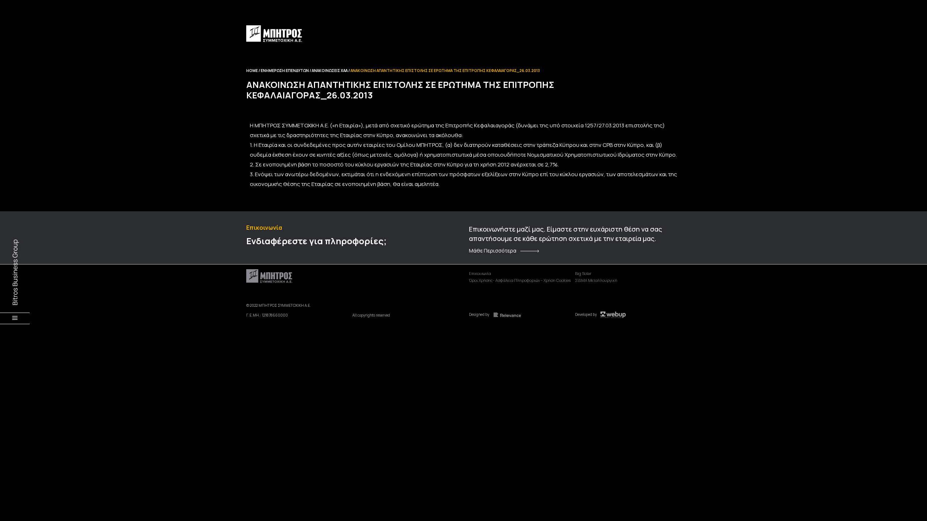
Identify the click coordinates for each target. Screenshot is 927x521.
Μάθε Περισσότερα (492, 251)
